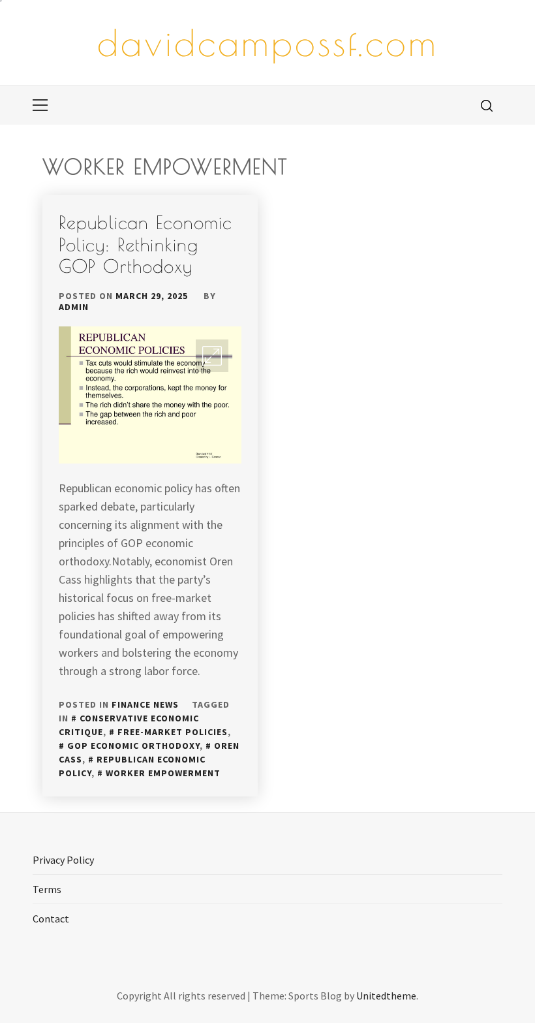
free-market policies (172, 732)
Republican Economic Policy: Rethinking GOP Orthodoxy (145, 244)
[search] (486, 105)
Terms (47, 889)
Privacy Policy (63, 859)
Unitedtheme (386, 995)
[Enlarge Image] (212, 355)
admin (74, 307)
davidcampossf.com (267, 42)
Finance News (145, 704)
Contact (51, 918)
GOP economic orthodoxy (133, 745)
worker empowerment (163, 773)
